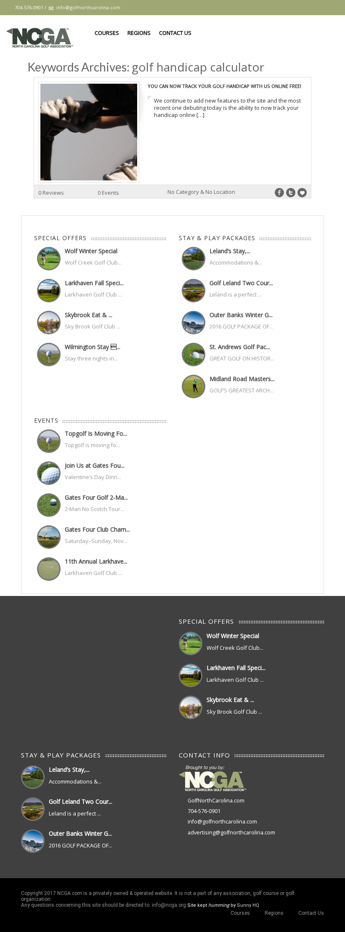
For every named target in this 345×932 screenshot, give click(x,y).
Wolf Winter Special (91, 251)
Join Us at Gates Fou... (95, 465)
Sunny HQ (248, 905)
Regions (139, 33)
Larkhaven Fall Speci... (94, 283)
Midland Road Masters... (242, 379)
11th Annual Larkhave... (96, 561)
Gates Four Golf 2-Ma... (96, 497)
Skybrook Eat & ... (88, 315)
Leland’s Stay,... (230, 251)
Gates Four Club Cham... (97, 529)
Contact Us (175, 33)
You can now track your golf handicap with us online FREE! (224, 86)
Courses (107, 33)
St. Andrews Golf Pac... (240, 347)
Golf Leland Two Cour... (241, 283)
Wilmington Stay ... (92, 347)
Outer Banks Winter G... (241, 315)
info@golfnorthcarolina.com (222, 821)
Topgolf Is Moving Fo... (96, 433)
